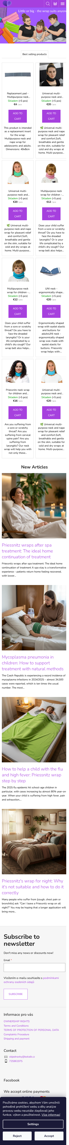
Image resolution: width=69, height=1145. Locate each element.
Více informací (51, 1115)
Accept (49, 1136)
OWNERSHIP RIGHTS (17, 1021)
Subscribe (16, 994)
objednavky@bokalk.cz (22, 1056)
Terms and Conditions (16, 1026)
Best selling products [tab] (34, 54)
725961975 (15, 1061)
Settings (33, 1124)
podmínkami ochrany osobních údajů (31, 980)
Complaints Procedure (16, 1034)
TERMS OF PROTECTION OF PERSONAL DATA (31, 1030)
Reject (17, 1136)
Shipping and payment (16, 1038)
